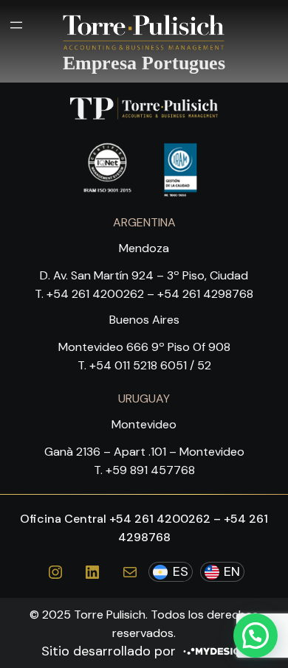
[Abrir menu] (16, 25)
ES (180, 571)
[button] (255, 635)
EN (232, 571)
